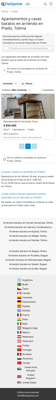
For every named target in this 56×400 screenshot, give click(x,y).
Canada (26, 293)
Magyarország (29, 328)
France (25, 314)
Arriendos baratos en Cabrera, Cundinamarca (28, 227)
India (25, 319)
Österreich (27, 341)
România (27, 354)
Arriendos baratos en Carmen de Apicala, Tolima (28, 222)
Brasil (25, 284)
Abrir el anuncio (10, 133)
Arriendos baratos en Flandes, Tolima (28, 240)
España (26, 306)
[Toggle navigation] (51, 4)
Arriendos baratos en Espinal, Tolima (28, 231)
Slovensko (27, 358)
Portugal (26, 349)
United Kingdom (30, 376)
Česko (25, 288)
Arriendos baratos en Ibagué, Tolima (28, 251)
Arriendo (8, 83)
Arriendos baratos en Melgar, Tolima (28, 235)
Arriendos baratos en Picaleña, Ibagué (28, 255)
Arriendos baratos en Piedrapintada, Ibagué (28, 259)
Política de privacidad (28, 392)
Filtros (28, 83)
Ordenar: (6, 89)
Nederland (27, 336)
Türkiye (26, 362)
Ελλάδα (26, 310)
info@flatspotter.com (28, 395)
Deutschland (28, 301)
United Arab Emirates (30, 369)
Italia (24, 323)
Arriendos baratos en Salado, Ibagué (28, 264)
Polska (25, 345)
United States (29, 382)
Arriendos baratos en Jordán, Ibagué (28, 268)
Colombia (27, 297)
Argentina (27, 280)
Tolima (4, 11)
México (26, 332)
